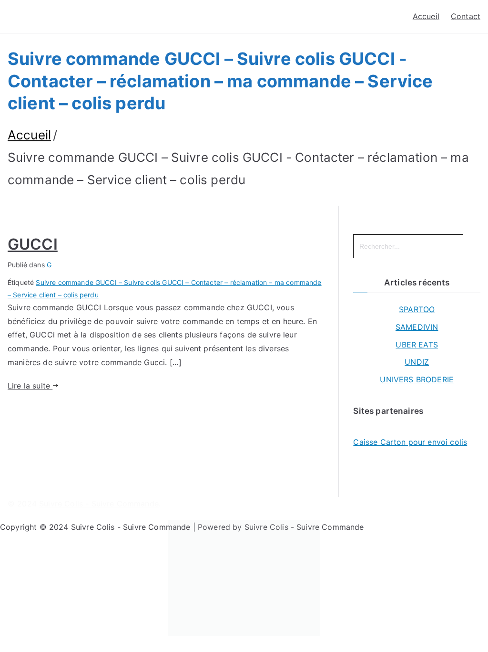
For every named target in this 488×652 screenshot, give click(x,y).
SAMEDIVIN (417, 327)
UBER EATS (416, 344)
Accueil (426, 16)
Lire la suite (30, 385)
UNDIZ (417, 362)
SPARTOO (417, 309)
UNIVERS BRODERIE (417, 379)
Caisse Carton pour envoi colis (410, 442)
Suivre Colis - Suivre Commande (99, 503)
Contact (465, 16)
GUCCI (33, 244)
